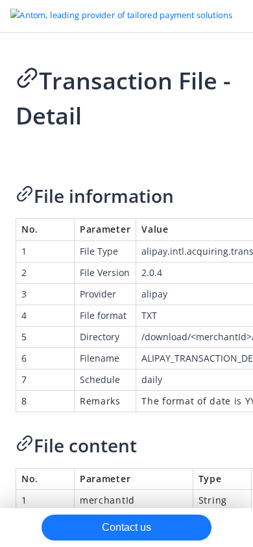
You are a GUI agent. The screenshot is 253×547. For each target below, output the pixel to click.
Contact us (126, 527)
